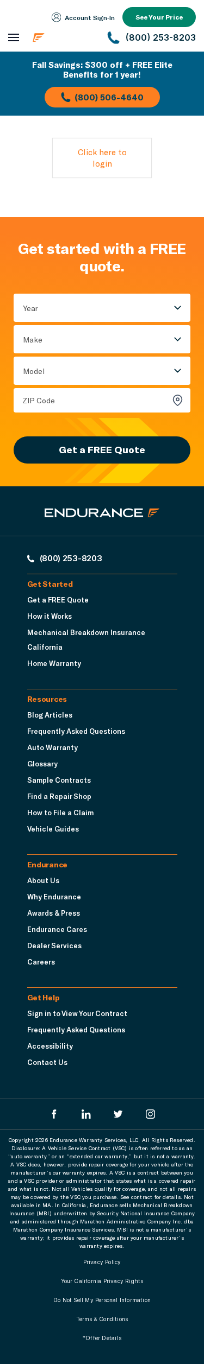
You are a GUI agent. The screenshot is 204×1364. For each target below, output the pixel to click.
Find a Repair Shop (59, 796)
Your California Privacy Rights (102, 1281)
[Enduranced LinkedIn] (86, 1114)
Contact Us (47, 1062)
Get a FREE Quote (102, 449)
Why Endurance (54, 896)
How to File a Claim (60, 812)
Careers (41, 961)
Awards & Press (53, 913)
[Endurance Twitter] (118, 1114)
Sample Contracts (59, 780)
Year (30, 308)
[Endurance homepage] (63, 37)
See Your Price (159, 17)
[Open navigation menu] (13, 37)
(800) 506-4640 (109, 97)
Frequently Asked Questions (76, 731)
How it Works (49, 616)
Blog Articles (49, 714)
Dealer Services (54, 945)
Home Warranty (54, 663)
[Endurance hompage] (102, 522)
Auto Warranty (52, 747)
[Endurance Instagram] (150, 1114)
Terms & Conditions (102, 1319)
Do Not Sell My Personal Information (102, 1300)
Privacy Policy (102, 1262)
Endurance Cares (57, 929)
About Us (43, 880)
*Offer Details (102, 1338)
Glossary (42, 763)
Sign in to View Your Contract (77, 1013)
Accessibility (50, 1046)
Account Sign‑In (90, 17)
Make (32, 339)
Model (34, 371)
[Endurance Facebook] (54, 1114)
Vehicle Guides (53, 828)
